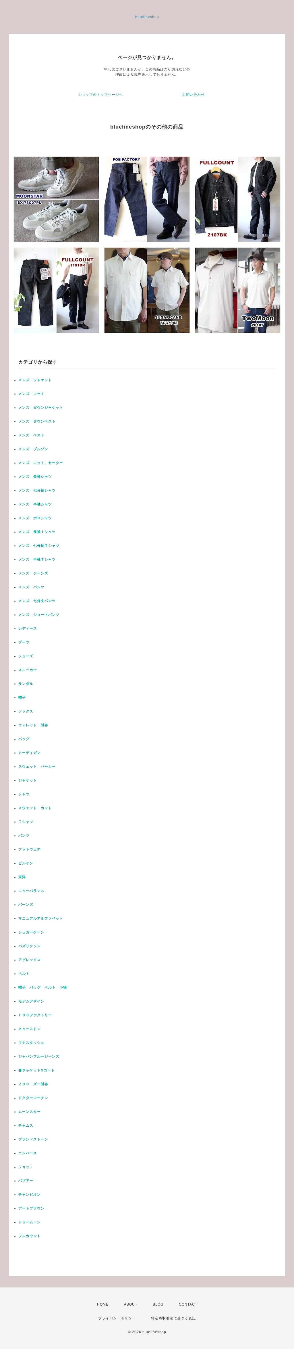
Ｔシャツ (25, 822)
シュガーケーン (31, 932)
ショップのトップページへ (100, 95)
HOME (103, 1304)
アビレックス (29, 960)
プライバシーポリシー (117, 1318)
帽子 (22, 697)
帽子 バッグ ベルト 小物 (42, 987)
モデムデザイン (31, 1001)
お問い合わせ (193, 95)
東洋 (22, 877)
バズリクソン (29, 946)
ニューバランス (31, 891)
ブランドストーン (33, 1139)
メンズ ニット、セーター (40, 463)
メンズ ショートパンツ (38, 615)
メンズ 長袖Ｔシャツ (37, 532)
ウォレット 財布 (33, 725)
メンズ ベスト (31, 435)
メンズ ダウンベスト (37, 421)
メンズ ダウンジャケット (40, 408)
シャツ (24, 794)
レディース (29, 628)
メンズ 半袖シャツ (35, 504)
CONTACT (188, 1304)
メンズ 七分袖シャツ (37, 490)
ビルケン (25, 863)
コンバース (27, 1153)
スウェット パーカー (37, 767)
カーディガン (29, 753)
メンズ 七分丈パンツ (37, 601)
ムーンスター (29, 1112)
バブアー (25, 1181)
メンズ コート (31, 394)
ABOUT (130, 1304)
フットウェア (29, 849)
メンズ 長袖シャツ (35, 477)
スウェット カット (35, 808)
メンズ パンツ (31, 587)
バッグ (24, 739)
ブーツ (24, 642)
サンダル (25, 684)
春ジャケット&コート (36, 1070)
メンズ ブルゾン (33, 449)
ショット (25, 1167)
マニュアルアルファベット (40, 918)
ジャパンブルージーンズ (38, 1056)
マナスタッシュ (31, 1043)
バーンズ (25, 905)
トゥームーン (29, 1222)
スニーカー (27, 670)
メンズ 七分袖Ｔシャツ (38, 546)
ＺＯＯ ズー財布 (33, 1084)
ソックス (25, 711)
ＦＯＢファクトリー (35, 1015)
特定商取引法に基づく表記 (173, 1318)
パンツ (24, 836)
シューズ (25, 656)
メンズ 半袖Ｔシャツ (37, 559)
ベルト (24, 974)
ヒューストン (29, 1029)
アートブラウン (31, 1208)
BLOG (158, 1304)
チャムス (25, 1125)
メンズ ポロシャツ (35, 518)
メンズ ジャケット (35, 380)
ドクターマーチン (33, 1098)
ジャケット (27, 780)
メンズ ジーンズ (33, 573)
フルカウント (29, 1236)
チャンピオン (29, 1195)
